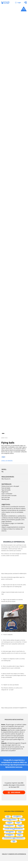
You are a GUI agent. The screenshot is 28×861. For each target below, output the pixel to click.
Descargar (15, 792)
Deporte (20, 826)
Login (19, 2)
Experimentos (10, 832)
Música (19, 835)
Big (2, 471)
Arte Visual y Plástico (10, 819)
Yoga (13, 841)
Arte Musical (17, 816)
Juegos (3, 457)
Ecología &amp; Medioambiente (14, 829)
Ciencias (9, 823)
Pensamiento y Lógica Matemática (13, 838)
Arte (8, 816)
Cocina (18, 823)
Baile (22, 819)
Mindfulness (9, 835)
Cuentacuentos (9, 826)
